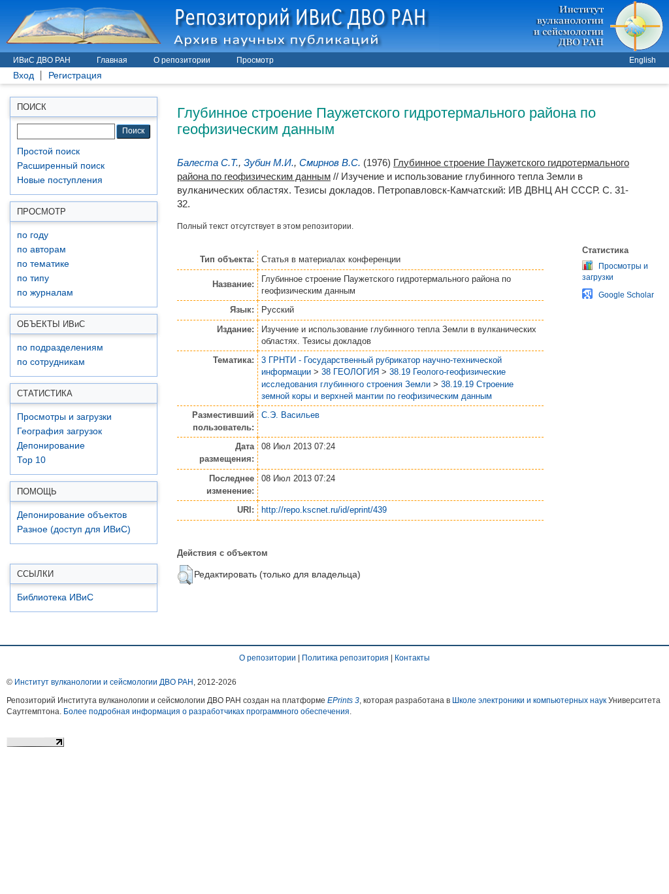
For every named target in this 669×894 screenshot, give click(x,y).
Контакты (412, 657)
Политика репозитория (345, 657)
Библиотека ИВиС (55, 597)
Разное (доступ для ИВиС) (74, 529)
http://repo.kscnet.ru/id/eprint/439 (324, 510)
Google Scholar (626, 295)
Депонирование (51, 446)
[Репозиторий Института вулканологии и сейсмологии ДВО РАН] (219, 26)
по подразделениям (60, 347)
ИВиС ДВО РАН (42, 60)
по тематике (43, 264)
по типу (33, 278)
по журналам (45, 293)
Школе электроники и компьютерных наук (529, 700)
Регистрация (75, 75)
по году (32, 235)
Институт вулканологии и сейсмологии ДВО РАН (103, 682)
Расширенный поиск (61, 166)
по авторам (41, 249)
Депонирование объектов (72, 515)
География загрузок (59, 431)
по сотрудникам (51, 362)
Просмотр (255, 60)
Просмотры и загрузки (64, 417)
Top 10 (31, 460)
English (642, 60)
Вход (23, 75)
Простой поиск (48, 151)
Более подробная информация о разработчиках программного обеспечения (206, 711)
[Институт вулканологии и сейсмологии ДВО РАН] (600, 26)
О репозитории (182, 60)
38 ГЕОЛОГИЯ (350, 372)
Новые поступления (60, 180)
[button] (185, 575)
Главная (112, 60)
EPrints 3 (343, 700)
